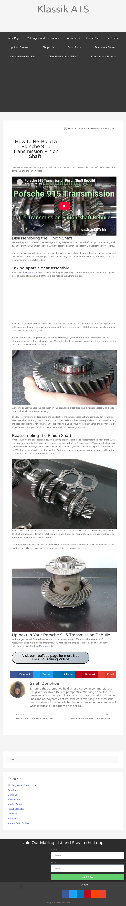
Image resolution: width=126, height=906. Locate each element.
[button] (21, 674)
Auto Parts (73, 38)
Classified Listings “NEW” (63, 56)
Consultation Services (103, 56)
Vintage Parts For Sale (22, 56)
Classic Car (92, 38)
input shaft (31, 272)
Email (53, 862)
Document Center (105, 47)
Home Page (13, 38)
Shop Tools (74, 47)
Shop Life (48, 47)
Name (54, 849)
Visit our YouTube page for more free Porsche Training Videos (50, 657)
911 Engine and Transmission (43, 38)
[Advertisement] (63, 86)
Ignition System (19, 47)
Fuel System (112, 38)
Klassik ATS (63, 9)
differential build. (45, 646)
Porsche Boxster (16, 809)
